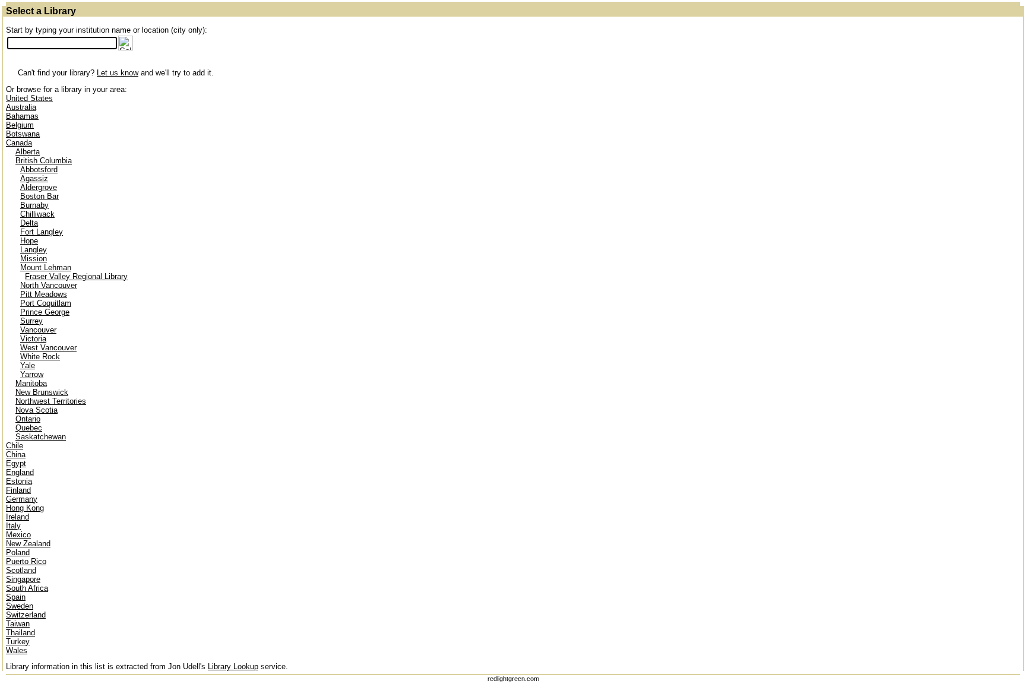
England (20, 472)
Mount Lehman (45, 267)
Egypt (16, 463)
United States (29, 98)
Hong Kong (25, 508)
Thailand (20, 632)
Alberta (27, 151)
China (16, 454)
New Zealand (28, 543)
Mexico (18, 534)
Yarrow (31, 374)
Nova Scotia (36, 410)
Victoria (33, 338)
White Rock (40, 356)
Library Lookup (233, 666)
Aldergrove (38, 187)
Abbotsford (39, 169)
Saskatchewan (40, 436)
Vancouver (38, 329)
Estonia (19, 481)
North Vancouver (48, 285)
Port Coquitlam (45, 303)
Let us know (117, 72)
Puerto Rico (26, 561)
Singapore (23, 579)
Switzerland (26, 614)
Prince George (44, 312)
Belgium (20, 125)
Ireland (17, 516)
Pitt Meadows (43, 294)
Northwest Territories (50, 401)
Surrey (31, 320)
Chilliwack (37, 214)
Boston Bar (39, 196)
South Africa (27, 588)
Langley (33, 249)
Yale (27, 365)
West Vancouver (48, 347)
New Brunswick (41, 392)
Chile (14, 445)
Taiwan (18, 623)
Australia (21, 107)
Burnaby (34, 205)
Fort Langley (41, 231)
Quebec (28, 427)
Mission (33, 258)
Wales (16, 650)
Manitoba (31, 383)
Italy (13, 525)
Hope (29, 240)
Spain (16, 597)
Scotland (21, 570)
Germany (21, 499)
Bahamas (22, 116)
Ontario (27, 418)
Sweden (19, 605)
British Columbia (43, 160)
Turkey (18, 641)
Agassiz (34, 178)
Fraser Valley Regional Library (76, 276)
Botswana (23, 133)
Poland (18, 552)
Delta (29, 222)
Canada (19, 142)
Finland (18, 490)
